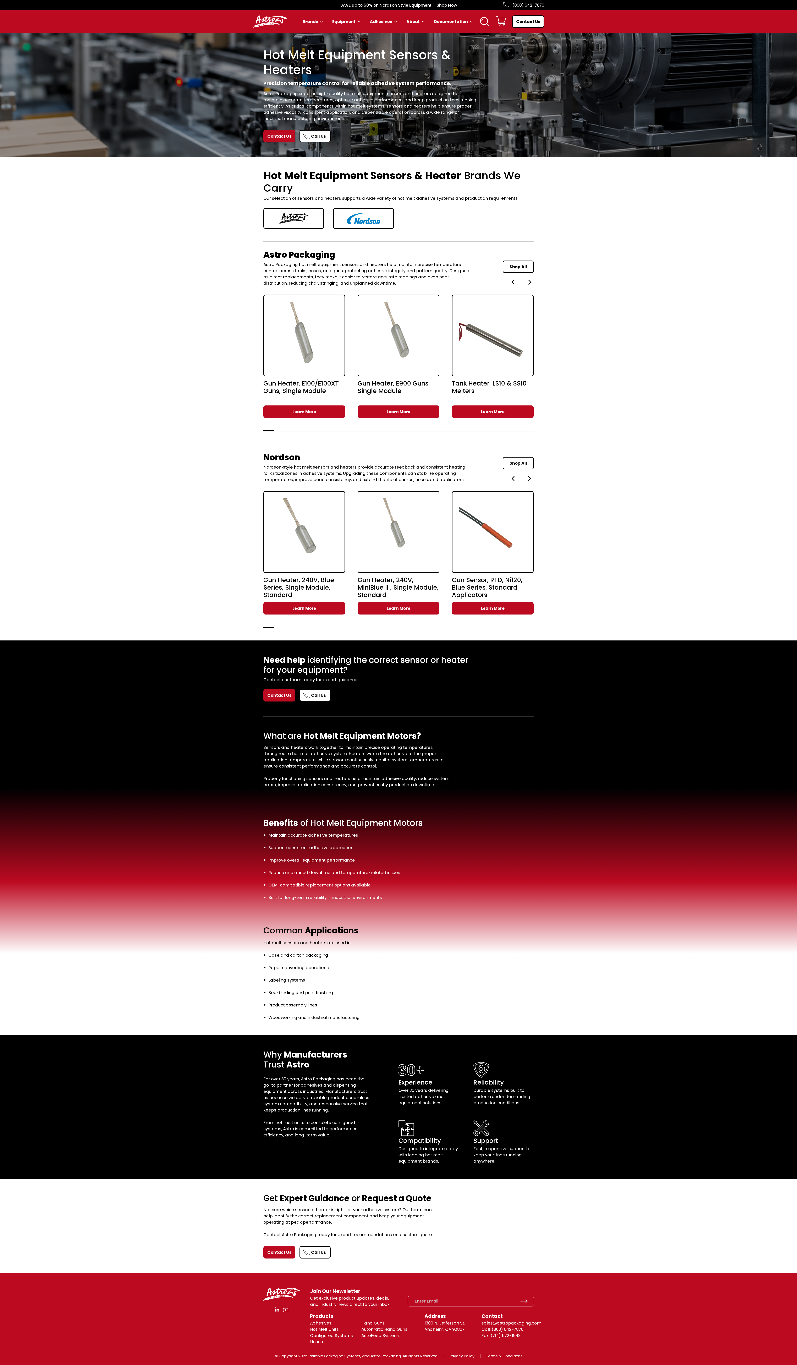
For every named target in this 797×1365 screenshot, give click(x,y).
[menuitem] (313, 21)
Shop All (518, 267)
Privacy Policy (462, 1356)
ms (397, 1335)
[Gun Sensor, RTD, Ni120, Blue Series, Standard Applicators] (492, 532)
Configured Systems (331, 1335)
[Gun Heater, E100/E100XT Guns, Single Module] (304, 335)
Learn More (304, 412)
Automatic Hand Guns (384, 1329)
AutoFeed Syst (376, 1335)
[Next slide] (530, 282)
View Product (304, 366)
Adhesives (381, 21)
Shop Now (447, 5)
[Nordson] (363, 218)
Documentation (451, 21)
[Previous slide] (513, 282)
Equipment (344, 21)
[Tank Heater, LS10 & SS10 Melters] (492, 335)
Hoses (316, 1342)
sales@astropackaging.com (511, 1323)
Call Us (318, 136)
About (413, 21)
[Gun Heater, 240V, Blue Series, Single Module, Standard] (304, 532)
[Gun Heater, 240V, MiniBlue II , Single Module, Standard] (398, 532)
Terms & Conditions (504, 1356)
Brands (310, 21)
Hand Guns (373, 1323)
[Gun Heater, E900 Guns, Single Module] (398, 335)
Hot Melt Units (324, 1329)
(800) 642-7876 (528, 5)
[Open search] (484, 21)
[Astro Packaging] (293, 218)
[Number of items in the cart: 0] (501, 21)
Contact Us (528, 21)
